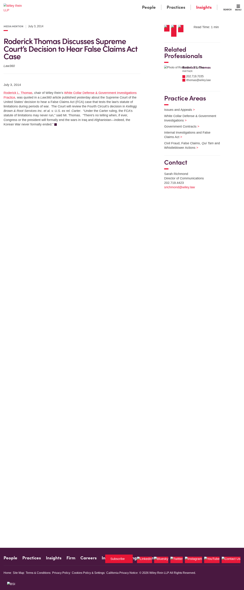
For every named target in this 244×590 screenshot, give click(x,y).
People (149, 7)
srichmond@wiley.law (179, 187)
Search (227, 9)
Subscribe (117, 559)
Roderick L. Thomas (18, 93)
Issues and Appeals (177, 110)
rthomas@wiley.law (198, 80)
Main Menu (111, 4)
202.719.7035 (195, 76)
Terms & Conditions (38, 572)
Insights (204, 7)
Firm (70, 558)
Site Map (18, 572)
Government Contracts (179, 126)
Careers (88, 558)
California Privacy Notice (122, 572)
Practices (176, 7)
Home (7, 572)
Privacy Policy (61, 572)
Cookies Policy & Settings (88, 572)
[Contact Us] (231, 560)
